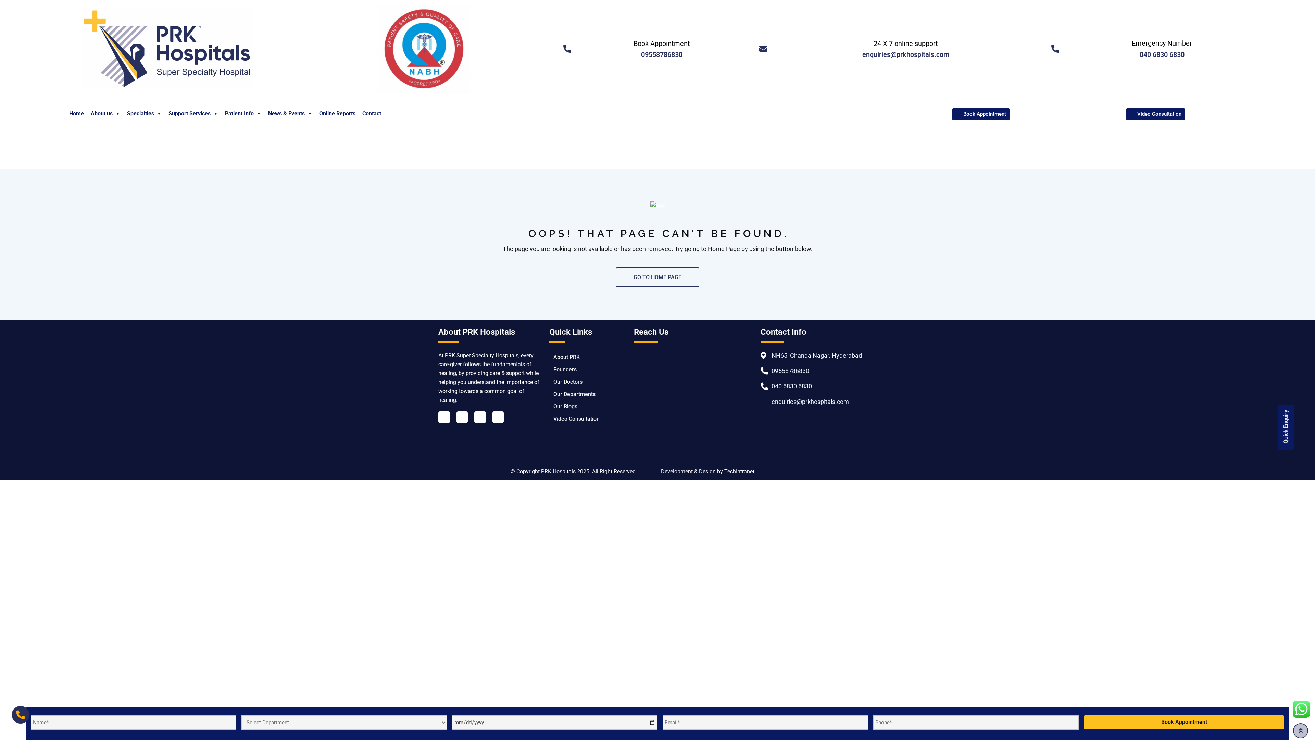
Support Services (189, 113)
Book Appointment (662, 43)
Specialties (140, 113)
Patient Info (239, 113)
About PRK (566, 357)
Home (76, 113)
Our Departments (574, 394)
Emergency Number (1162, 43)
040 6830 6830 (1162, 54)
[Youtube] (480, 417)
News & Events (286, 113)
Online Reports (337, 113)
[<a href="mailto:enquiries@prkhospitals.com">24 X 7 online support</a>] (763, 49)
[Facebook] (444, 417)
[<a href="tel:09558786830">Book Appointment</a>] (567, 49)
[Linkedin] (462, 417)
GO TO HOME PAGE (657, 277)
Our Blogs (565, 406)
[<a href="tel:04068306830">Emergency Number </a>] (1055, 49)
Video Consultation (576, 419)
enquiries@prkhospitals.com (905, 54)
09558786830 (661, 54)
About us (102, 113)
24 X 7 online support (906, 43)
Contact (371, 113)
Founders (565, 369)
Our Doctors (568, 382)
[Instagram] (498, 417)
